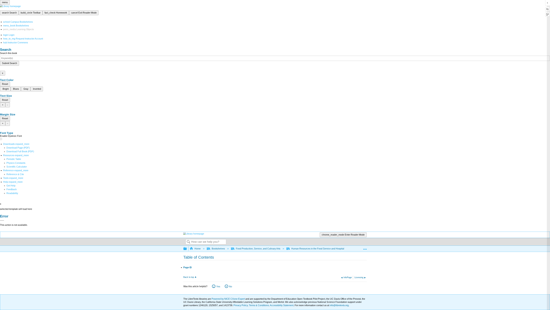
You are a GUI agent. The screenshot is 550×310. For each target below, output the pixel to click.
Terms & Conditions (259, 305)
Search (188, 242)
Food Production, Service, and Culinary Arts (258, 248)
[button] (11, 189)
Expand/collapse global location (365, 248)
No (230, 286)
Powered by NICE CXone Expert (228, 299)
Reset (5, 84)
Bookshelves (218, 248)
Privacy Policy (240, 305)
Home (197, 248)
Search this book (8, 53)
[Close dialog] (2, 220)
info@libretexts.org (339, 305)
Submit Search (9, 63)
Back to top (188, 277)
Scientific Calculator (16, 166)
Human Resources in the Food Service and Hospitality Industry (323, 248)
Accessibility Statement (281, 305)
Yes (218, 286)
